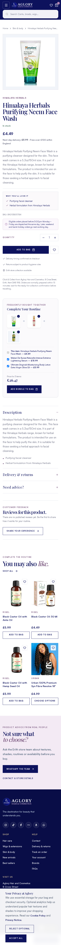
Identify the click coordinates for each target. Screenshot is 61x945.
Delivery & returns (18, 474)
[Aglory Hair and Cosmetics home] (22, 5)
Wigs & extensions (12, 846)
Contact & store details (18, 778)
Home (5, 28)
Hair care (7, 840)
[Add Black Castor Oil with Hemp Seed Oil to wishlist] (24, 647)
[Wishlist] (51, 5)
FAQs (35, 868)
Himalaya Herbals (14, 98)
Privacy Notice (13, 919)
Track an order (39, 852)
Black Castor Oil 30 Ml (44, 616)
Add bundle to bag (22, 389)
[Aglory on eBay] (29, 825)
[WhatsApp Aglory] (44, 825)
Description (12, 412)
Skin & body (18, 28)
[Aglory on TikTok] (13, 825)
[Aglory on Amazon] (36, 825)
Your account (38, 857)
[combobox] (30, 14)
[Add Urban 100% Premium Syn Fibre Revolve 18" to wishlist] (53, 647)
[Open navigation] (6, 5)
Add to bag (23, 249)
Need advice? (13, 487)
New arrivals (9, 857)
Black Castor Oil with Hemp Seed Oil (15, 684)
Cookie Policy (38, 915)
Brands (35, 863)
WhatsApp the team (18, 769)
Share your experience (21, 531)
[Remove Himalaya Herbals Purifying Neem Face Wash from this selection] (14, 321)
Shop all (8, 571)
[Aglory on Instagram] (6, 825)
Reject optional (19, 928)
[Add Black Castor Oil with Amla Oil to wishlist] (24, 581)
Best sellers (9, 863)
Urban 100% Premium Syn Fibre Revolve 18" (44, 684)
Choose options (44, 701)
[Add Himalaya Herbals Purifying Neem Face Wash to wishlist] (54, 250)
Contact (36, 840)
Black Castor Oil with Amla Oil (15, 618)
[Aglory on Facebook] (21, 825)
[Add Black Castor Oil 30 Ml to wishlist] (53, 581)
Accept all (16, 938)
